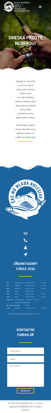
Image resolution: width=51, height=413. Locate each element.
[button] (40, 6)
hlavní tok (30, 137)
